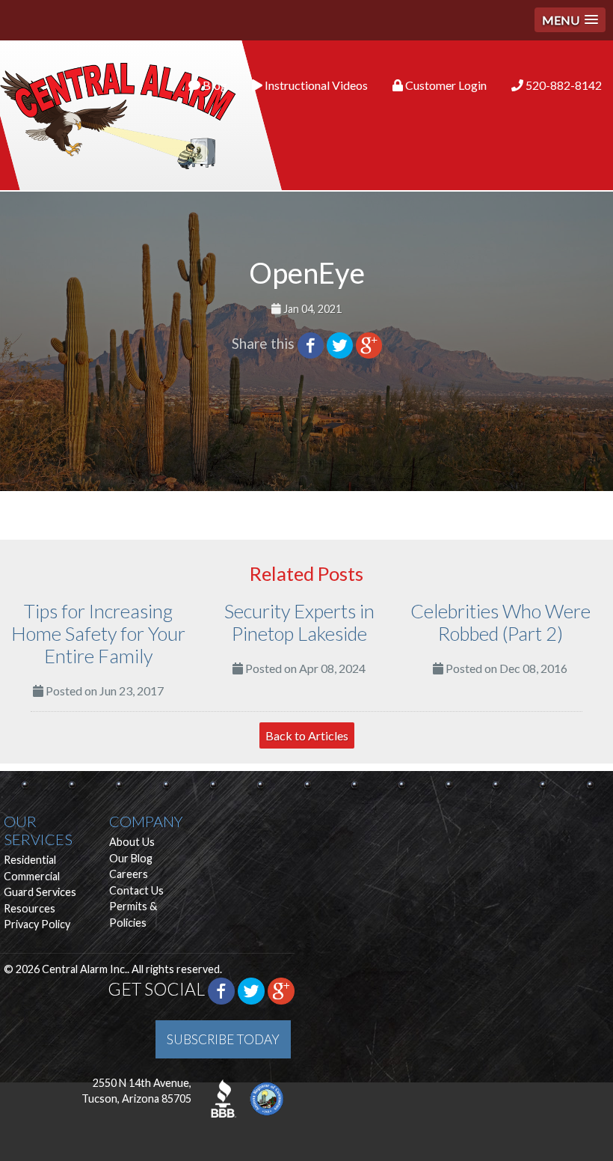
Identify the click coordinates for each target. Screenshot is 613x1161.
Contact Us (136, 890)
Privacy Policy (37, 924)
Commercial (32, 876)
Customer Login (445, 85)
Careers (128, 874)
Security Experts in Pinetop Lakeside (299, 622)
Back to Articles (306, 735)
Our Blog (131, 858)
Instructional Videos (315, 85)
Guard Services (40, 892)
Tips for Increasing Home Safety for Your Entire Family (98, 633)
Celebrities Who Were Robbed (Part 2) (500, 622)
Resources (29, 908)
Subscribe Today (223, 1039)
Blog (213, 85)
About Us (132, 841)
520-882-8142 (562, 85)
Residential (30, 859)
